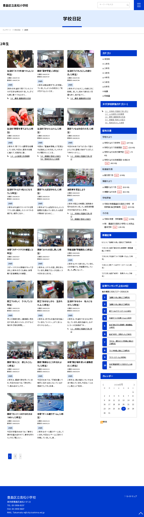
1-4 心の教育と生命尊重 (20, 156)
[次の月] (134, 384)
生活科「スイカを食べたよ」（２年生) (120, 318)
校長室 (107, 95)
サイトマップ (131, 496)
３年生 (107, 73)
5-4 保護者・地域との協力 (50, 156)
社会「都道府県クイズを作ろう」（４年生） (120, 365)
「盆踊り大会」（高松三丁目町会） (119, 304)
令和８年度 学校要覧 (119, 219)
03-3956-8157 (18, 505)
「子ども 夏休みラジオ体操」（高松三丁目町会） (121, 342)
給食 (106, 91)
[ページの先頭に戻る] (140, 513)
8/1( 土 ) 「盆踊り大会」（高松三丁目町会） (117, 242)
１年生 (107, 63)
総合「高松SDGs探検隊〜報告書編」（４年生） (121, 325)
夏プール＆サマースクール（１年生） (120, 311)
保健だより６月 (116, 191)
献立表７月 (114, 175)
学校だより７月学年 (118, 142)
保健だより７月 (116, 187)
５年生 (107, 82)
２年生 (107, 68)
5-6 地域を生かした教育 (49, 159)
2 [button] (15, 456)
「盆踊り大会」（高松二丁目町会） (119, 297)
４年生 (107, 77)
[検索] (126, 5)
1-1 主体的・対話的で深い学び (81, 157)
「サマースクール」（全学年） (117, 357)
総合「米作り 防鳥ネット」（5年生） (120, 334)
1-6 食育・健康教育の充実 (20, 98)
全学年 (107, 59)
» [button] (20, 456)
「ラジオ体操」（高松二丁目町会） (119, 350)
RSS (105, 421)
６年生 (107, 86)
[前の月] (103, 384)
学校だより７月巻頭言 (119, 147)
